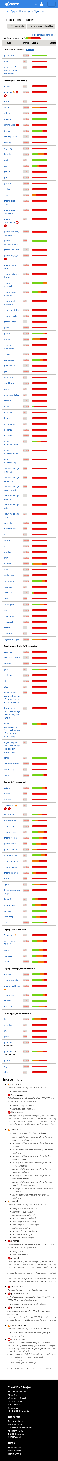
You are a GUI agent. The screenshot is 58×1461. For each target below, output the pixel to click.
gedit (6, 669)
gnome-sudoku (11, 861)
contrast (7, 663)
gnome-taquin (10, 867)
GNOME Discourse (16, 1434)
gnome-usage (10, 321)
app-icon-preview (12, 657)
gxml (6, 371)
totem (6, 961)
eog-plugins (9, 148)
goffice (7, 1060)
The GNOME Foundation (19, 1411)
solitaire (7, 911)
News (11, 1443)
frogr (6, 165)
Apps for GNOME (15, 1430)
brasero (7, 119)
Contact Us (13, 1407)
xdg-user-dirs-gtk (11, 639)
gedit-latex (8, 675)
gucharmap (9, 360)
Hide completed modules (44, 34)
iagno (6, 884)
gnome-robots (10, 855)
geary (6, 1036)
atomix (7, 793)
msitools (8, 435)
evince (7, 950)
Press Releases (14, 1447)
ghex (6, 195)
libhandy (8, 412)
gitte (6, 686)
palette (7, 540)
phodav (7, 552)
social (6, 598)
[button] (41, 4)
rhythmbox (9, 581)
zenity (6, 775)
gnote (6, 327)
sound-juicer (9, 604)
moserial (8, 429)
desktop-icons (10, 136)
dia (5, 1019)
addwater (8, 86)
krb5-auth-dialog (11, 394)
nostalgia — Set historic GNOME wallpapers (11, 70)
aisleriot (7, 787)
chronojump (10, 124)
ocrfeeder (8, 522)
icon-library (9, 383)
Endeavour (9, 935)
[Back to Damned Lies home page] (12, 4)
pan (5, 546)
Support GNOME (15, 1401)
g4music (7, 171)
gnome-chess (10, 832)
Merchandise (14, 1404)
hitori (6, 878)
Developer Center (16, 1421)
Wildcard (8, 633)
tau (5, 610)
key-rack (7, 389)
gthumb (7, 339)
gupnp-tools (9, 365)
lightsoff (7, 899)
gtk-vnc (7, 354)
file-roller (8, 154)
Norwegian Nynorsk (31, 11)
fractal (7, 160)
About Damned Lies (17, 1391)
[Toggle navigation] (51, 4)
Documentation (15, 1424)
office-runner (10, 528)
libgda (6, 1066)
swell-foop (8, 916)
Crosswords (9, 805)
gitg (5, 681)
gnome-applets (11, 980)
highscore (8, 377)
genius (7, 189)
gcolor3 (7, 183)
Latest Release (14, 1450)
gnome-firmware (11, 249)
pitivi (6, 557)
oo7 (5, 534)
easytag (7, 142)
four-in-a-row (10, 820)
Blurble (7, 799)
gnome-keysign (11, 255)
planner (7, 563)
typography (9, 621)
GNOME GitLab (14, 1437)
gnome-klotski (10, 837)
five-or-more (9, 814)
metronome (9, 424)
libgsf (6, 406)
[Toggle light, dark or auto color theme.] (36, 4)
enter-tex (8, 1025)
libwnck (7, 1000)
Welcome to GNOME (17, 1398)
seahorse (8, 955)
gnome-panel (10, 995)
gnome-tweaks (10, 316)
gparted (7, 333)
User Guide (18, 26)
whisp (6, 1072)
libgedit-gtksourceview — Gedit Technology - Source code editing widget (12, 730)
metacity (8, 1006)
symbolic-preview (12, 763)
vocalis (7, 627)
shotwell (8, 592)
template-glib (10, 769)
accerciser (8, 651)
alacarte (7, 974)
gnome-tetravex (11, 872)
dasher (7, 131)
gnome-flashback (12, 985)
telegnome (9, 616)
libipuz (7, 418)
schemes (8, 587)
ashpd (6, 101)
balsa (6, 107)
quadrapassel (10, 905)
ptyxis (6, 757)
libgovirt (7, 400)
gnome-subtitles (11, 310)
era (5, 1030)
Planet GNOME (14, 1453)
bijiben (7, 113)
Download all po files (43, 26)
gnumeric (8, 1042)
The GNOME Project (19, 1387)
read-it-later (9, 575)
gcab (6, 177)
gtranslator (9, 55)
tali (5, 922)
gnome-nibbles (11, 849)
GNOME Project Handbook (20, 1427)
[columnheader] (11, 43)
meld (6, 61)
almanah (8, 92)
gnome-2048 (9, 826)
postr (6, 569)
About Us (12, 1395)
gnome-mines (10, 843)
